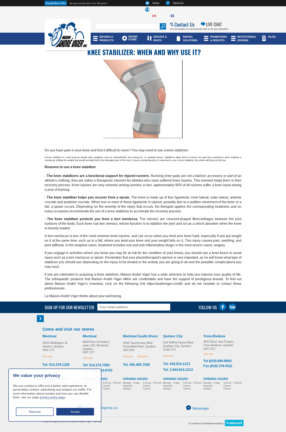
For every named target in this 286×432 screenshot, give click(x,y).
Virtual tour (143, 356)
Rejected (35, 411)
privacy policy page (52, 397)
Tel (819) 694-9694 (217, 361)
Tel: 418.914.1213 (176, 363)
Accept (75, 411)
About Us (178, 3)
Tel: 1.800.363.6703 (97, 370)
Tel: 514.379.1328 (56, 364)
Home (155, 3)
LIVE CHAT (214, 24)
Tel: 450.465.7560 (136, 364)
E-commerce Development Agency (206, 423)
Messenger (200, 408)
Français (179, 16)
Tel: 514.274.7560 (96, 365)
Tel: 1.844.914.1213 (178, 369)
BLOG (272, 36)
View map (47, 356)
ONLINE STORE (133, 38)
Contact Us (184, 24)
